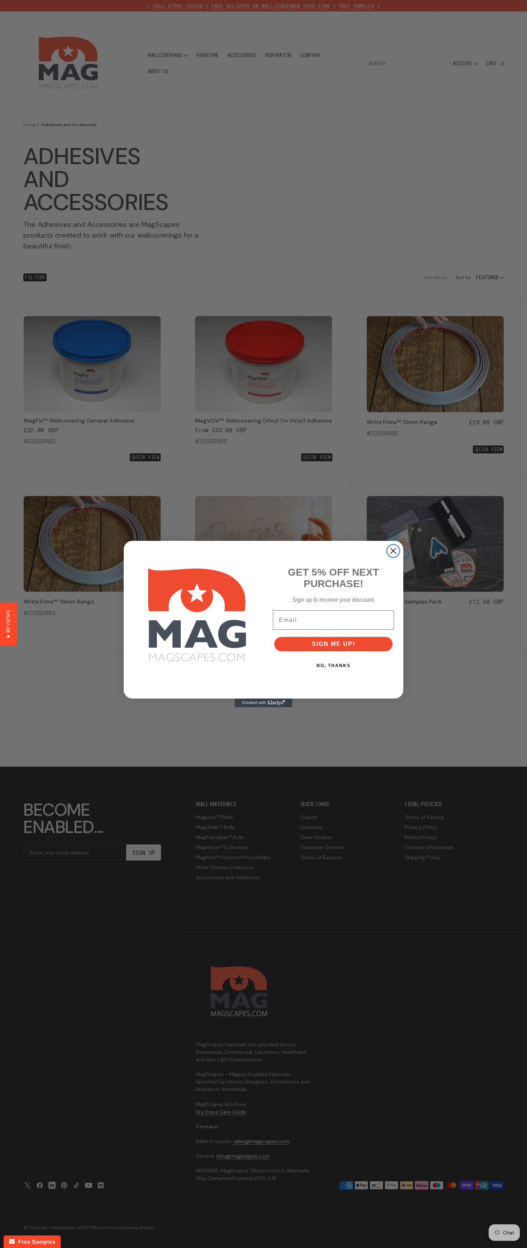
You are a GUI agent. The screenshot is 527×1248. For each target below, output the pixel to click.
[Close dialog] (393, 550)
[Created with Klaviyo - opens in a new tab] (263, 703)
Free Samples (35, 1242)
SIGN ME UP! (333, 644)
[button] (8, 624)
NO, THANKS (334, 665)
